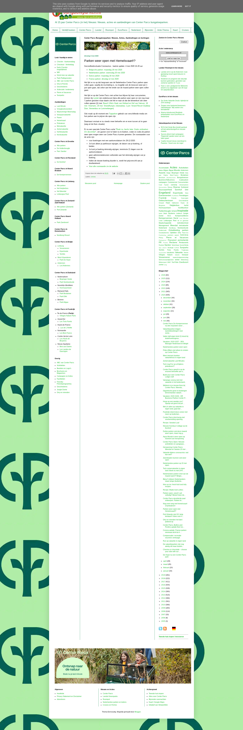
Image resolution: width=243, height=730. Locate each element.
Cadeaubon (183, 180)
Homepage (118, 183)
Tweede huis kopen (156, 694)
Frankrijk (162, 198)
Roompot (109, 30)
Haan (168, 203)
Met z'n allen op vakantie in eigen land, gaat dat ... (173, 408)
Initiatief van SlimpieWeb (158, 705)
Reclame (173, 242)
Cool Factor (164, 185)
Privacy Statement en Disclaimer (69, 696)
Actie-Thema (163, 30)
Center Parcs (85, 30)
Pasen (59, 118)
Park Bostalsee (65, 293)
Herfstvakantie (62, 132)
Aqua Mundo (174, 170)
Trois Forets (172, 250)
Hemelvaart (61, 120)
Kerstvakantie (62, 135)
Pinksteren (61, 123)
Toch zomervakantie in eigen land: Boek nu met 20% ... (174, 469)
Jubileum (179, 213)
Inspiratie (182, 210)
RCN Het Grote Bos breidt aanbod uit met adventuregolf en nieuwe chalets (174, 129)
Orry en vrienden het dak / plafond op (173, 521)
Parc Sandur (61, 151)
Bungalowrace (182, 177)
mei (164, 321)
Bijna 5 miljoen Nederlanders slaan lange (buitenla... (174, 480)
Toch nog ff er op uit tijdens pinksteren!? (173, 365)
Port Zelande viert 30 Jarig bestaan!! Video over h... (173, 515)
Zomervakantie (62, 129)
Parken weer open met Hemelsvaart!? (171, 510)
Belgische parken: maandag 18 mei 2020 (105, 70)
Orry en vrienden (63, 392)
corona (93, 177)
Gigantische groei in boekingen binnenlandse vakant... (175, 392)
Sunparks (60, 95)
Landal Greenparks (110, 696)
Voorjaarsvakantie (64, 115)
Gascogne (184, 198)
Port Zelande (62, 210)
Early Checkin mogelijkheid (62, 68)
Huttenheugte (165, 211)
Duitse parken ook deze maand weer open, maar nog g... (175, 432)
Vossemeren (64, 248)
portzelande (183, 240)
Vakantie (179, 252)
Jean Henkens (169, 213)
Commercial (172, 182)
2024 (163, 282)
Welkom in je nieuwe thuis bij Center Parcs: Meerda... (174, 386)
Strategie (170, 247)
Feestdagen (183, 196)
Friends (173, 198)
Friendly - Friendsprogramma (64, 383)
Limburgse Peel (63, 194)
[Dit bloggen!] (121, 173)
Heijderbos (174, 205)
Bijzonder (149, 30)
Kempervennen (165, 218)
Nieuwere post (90, 183)
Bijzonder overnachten (157, 699)
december (167, 298)
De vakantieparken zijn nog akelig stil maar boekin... (173, 545)
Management (164, 225)
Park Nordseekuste (67, 282)
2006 (163, 618)
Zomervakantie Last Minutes (173, 361)
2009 (163, 608)
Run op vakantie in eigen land (174, 541)
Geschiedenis (62, 87)
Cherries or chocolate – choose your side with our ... (175, 550)
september (167, 308)
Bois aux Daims (66, 347)
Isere (160, 213)
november (167, 301)
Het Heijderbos (62, 188)
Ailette (161, 170)
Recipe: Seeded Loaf (171, 423)
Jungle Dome (62, 390)
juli (164, 314)
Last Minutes (183, 218)
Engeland (164, 192)
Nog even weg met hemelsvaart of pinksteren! (175, 505)
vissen (177, 255)
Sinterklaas (175, 245)
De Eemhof (61, 162)
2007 (163, 615)
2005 (163, 621)
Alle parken (61, 146)
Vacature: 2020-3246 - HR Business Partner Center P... (174, 397)
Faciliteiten (61, 379)
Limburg (61, 246)
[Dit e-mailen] (118, 173)
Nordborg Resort (63, 235)
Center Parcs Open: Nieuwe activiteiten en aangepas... (174, 443)
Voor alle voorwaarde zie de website (103, 166)
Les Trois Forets (66, 321)
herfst (186, 205)
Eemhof (178, 189)
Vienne (186, 252)
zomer (161, 265)
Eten (186, 193)
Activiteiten (61, 365)
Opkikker (173, 233)
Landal (98, 30)
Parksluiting (162, 235)
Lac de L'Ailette (66, 328)
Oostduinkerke (164, 233)
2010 (163, 605)
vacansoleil (162, 252)
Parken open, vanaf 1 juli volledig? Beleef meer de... (174, 494)
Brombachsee (171, 177)
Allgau (165, 170)
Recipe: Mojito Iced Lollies (173, 490)
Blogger (138, 712)
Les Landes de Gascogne (65, 350)
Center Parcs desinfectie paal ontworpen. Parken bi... (174, 499)
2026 (163, 275)
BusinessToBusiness (167, 180)
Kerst (176, 218)
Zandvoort (183, 262)
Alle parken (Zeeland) (65, 207)
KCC (169, 216)
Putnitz (165, 242)
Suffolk (176, 247)
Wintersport (163, 262)
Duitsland (184, 187)
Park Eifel (63, 296)
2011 (163, 601)
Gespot (161, 203)
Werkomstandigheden (166, 260)
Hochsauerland (65, 288)
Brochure (162, 177)
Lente (161, 220)
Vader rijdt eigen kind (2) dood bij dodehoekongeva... (175, 337)
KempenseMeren (181, 216)
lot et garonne (183, 220)
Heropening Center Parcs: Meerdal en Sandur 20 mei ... (175, 448)
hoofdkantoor (183, 208)
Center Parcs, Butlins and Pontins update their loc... (173, 526)
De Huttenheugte (63, 148)
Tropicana (184, 250)
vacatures (170, 253)
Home (55, 30)
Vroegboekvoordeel (64, 109)
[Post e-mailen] (113, 173)
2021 (163, 292)
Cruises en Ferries (110, 705)
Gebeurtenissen (166, 200)
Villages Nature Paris (68, 316)
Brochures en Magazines (62, 372)
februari (166, 568)
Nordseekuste (183, 228)
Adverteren (61, 699)
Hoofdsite (60, 694)
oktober (166, 304)
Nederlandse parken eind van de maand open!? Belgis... (175, 475)
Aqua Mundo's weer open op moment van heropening (174, 438)
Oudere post (145, 183)
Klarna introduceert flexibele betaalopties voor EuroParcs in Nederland (172, 114)
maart (165, 564)
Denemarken (183, 185)
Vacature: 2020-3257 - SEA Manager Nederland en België (175, 343)
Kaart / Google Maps (156, 702)
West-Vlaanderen (64, 257)
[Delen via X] (123, 173)
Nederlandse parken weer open (175, 347)
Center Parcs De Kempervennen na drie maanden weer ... (175, 325)
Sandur (168, 245)
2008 (163, 611)
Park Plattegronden (64, 78)
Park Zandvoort (62, 222)
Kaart (175, 30)
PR (160, 242)
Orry (179, 233)
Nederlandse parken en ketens (114, 702)
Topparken (113, 114)
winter (177, 260)
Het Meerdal (61, 191)
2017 (163, 582)
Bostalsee (184, 175)
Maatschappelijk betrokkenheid (173, 223)
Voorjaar (185, 255)
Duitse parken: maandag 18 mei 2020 (104, 76)
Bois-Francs (174, 175)
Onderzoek (162, 230)
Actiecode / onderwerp (65, 90)
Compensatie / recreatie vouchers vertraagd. (172, 537)
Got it (188, 6)
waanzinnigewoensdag (180, 257)
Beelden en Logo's (64, 368)
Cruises (185, 30)
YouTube (175, 262)
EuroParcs (122, 30)
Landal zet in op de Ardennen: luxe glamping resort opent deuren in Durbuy (174, 74)
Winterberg (184, 260)
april (165, 561)
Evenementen (165, 195)
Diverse (176, 187)
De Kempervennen (64, 175)
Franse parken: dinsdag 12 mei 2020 (104, 79)
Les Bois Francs (66, 333)
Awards (162, 173)
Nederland (136, 30)
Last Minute (61, 106)
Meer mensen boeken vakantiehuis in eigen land (174, 357)
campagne (163, 182)
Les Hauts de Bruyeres (65, 340)
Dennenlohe (163, 187)
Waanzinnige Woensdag (66, 112)
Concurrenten (183, 182)
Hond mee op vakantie (65, 75)
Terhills (62, 254)
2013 (163, 595)
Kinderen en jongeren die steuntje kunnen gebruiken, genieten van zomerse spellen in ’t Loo (174, 81)
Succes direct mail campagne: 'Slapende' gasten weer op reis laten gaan (172, 136)
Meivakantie (61, 126)
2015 (163, 588)
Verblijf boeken (68, 30)
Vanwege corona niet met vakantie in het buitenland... (174, 381)
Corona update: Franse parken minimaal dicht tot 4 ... (174, 531)
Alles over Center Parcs (158, 696)
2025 (163, 278)
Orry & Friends (62, 84)
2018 (163, 578)
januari (166, 571)
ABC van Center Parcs (65, 81)
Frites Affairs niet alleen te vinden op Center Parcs (175, 351)
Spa (160, 247)
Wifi (58, 72)
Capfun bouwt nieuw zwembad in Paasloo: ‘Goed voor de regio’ (173, 142)
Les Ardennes (65, 266)
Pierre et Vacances (64, 92)
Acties (173, 167)
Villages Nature (166, 255)
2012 (163, 598)
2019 (163, 575)
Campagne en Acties (65, 376)
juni (164, 318)
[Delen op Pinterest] (129, 173)
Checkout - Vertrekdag (65, 65)
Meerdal (174, 225)
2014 (163, 591)
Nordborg (172, 228)
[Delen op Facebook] (126, 173)
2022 (163, 288)
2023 (163, 285)
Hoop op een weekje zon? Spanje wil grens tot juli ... (173, 402)
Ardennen (61, 263)
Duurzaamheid (165, 189)
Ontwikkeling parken (178, 230)
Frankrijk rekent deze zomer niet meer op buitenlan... (175, 413)
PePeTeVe (184, 235)
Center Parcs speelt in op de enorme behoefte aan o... (174, 370)
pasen (177, 235)
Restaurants (183, 243)
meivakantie (183, 225)
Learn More (176, 6)
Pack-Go (185, 233)
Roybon (161, 245)
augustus (167, 311)
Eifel (186, 190)
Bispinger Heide (66, 279)
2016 (163, 585)
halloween (175, 203)
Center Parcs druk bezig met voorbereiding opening (174, 418)
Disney (170, 187)
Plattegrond (162, 240)
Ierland (174, 211)
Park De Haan (65, 260)
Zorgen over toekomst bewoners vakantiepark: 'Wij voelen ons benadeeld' (173, 108)
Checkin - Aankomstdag (66, 62)
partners (170, 235)
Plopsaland (172, 240)
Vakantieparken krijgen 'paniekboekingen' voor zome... (173, 331)
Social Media (184, 245)
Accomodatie (164, 168)
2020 (163, 295)
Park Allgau (64, 302)
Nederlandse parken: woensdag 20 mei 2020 (107, 73)
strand (164, 247)
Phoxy (161, 237)
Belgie (168, 173)
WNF (169, 262)
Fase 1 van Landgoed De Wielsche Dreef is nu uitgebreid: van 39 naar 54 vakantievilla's (174, 88)
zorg (165, 264)
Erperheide (64, 251)
